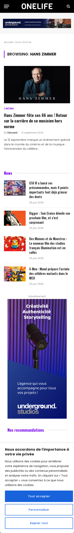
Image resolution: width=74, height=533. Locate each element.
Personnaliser (39, 510)
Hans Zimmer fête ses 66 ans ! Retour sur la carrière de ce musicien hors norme (35, 120)
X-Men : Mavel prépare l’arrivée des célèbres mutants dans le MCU (49, 273)
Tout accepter (39, 496)
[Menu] (6, 6)
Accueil (8, 42)
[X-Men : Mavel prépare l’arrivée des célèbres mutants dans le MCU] (15, 273)
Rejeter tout (39, 523)
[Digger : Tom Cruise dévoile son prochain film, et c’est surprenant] (15, 218)
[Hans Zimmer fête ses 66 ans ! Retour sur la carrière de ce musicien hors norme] (37, 84)
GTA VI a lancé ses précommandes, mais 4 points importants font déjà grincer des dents (48, 190)
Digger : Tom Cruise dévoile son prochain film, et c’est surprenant (49, 218)
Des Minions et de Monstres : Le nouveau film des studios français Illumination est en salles (48, 245)
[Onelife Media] (37, 6)
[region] (37, 488)
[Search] (68, 6)
